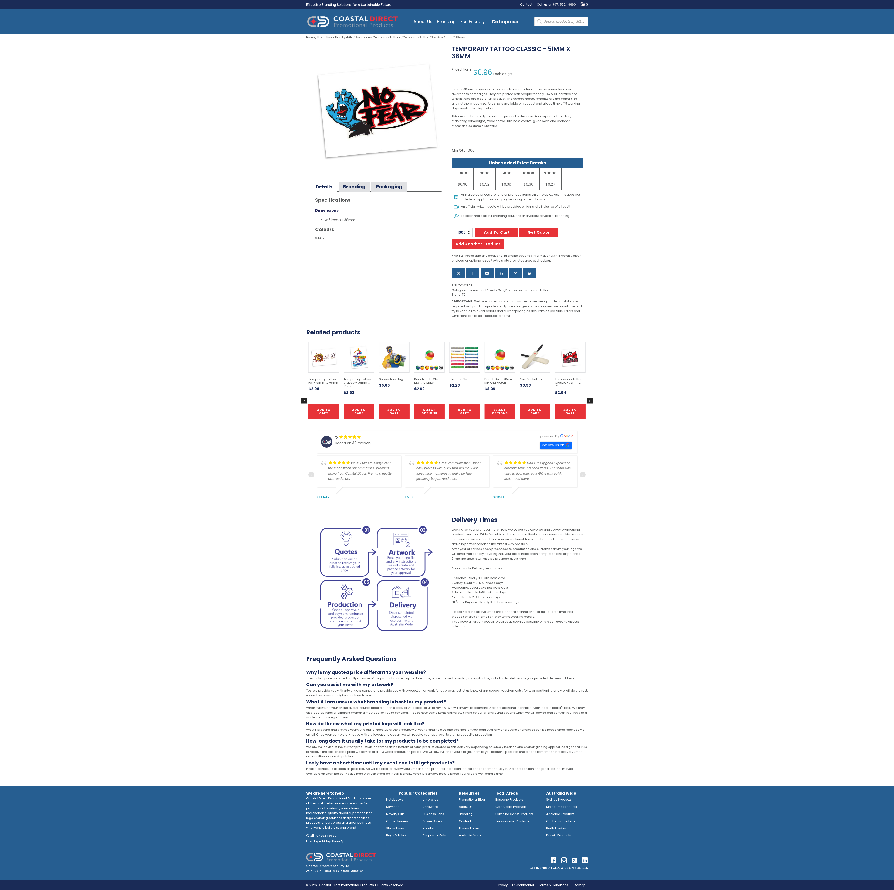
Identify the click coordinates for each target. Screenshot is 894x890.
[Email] (487, 273)
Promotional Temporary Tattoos (378, 37)
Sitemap (579, 885)
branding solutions (507, 216)
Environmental (523, 885)
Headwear (431, 828)
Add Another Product (478, 244)
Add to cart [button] (464, 411)
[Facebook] (472, 273)
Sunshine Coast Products (514, 814)
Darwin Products (558, 835)
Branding (446, 21)
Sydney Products (559, 799)
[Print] (529, 273)
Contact (526, 4)
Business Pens (433, 814)
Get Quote (539, 232)
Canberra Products (560, 821)
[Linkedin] (501, 273)
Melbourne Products (561, 807)
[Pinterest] (515, 273)
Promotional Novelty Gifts (335, 37)
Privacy (502, 885)
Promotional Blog (472, 799)
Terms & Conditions (553, 885)
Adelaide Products (560, 814)
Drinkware (430, 807)
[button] (583, 5)
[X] (458, 273)
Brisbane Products (509, 799)
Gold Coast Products (511, 807)
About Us (422, 21)
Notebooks (394, 799)
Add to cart (497, 232)
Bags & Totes (396, 835)
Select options (429, 411)
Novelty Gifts (395, 814)
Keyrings (392, 807)
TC (464, 295)
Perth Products (557, 828)
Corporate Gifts (434, 835)
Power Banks (432, 821)
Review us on (553, 445)
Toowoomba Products (512, 821)
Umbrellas (430, 799)
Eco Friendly (472, 21)
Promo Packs (469, 828)
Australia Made (470, 835)
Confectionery (397, 821)
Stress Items (395, 828)
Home (310, 37)
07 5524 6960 (326, 835)
